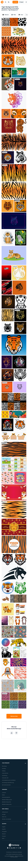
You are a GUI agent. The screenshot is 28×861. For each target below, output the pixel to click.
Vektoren (6, 14)
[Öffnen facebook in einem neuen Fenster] (7, 847)
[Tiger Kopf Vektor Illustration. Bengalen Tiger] (14, 344)
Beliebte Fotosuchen (6, 802)
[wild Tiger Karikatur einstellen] (21, 126)
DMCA (3, 795)
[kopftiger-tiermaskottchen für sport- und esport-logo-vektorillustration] (20, 206)
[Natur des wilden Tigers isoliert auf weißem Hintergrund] (19, 31)
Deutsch (4, 833)
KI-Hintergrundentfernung (8, 782)
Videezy (3, 770)
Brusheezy (4, 766)
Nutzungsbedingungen (9, 856)
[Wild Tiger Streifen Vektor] (14, 142)
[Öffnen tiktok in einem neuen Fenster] (16, 847)
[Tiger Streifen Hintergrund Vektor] (14, 45)
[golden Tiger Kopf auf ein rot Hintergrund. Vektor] (9, 126)
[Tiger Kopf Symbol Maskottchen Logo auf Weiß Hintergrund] (20, 560)
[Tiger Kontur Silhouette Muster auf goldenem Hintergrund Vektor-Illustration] (19, 272)
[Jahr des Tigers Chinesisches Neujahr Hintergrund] (14, 492)
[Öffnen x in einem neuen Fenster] (18, 847)
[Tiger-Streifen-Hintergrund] (14, 401)
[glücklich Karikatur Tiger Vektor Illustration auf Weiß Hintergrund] (8, 588)
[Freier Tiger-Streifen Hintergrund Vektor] (14, 544)
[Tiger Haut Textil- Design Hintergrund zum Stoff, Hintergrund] (8, 632)
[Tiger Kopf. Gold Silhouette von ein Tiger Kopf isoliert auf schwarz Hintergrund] (20, 315)
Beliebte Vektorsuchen (7, 799)
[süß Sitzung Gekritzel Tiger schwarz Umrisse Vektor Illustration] (20, 302)
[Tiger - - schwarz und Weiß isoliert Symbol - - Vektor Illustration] (20, 157)
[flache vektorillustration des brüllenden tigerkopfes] (8, 84)
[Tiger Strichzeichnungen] (20, 588)
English (3, 826)
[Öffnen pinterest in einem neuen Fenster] (14, 847)
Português (4, 831)
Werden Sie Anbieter (6, 819)
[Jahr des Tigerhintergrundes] (14, 527)
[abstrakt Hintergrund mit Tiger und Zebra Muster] (5, 620)
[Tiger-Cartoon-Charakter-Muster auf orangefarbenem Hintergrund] (6, 31)
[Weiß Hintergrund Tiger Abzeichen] (8, 560)
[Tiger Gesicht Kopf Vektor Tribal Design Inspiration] (8, 328)
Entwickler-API (5, 777)
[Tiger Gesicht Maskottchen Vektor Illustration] (8, 375)
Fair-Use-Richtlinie (14, 856)
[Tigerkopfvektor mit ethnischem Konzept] (20, 328)
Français (4, 836)
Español (4, 829)
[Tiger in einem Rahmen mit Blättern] (20, 237)
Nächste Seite (14, 716)
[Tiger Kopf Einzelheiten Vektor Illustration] (6, 113)
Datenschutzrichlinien (19, 856)
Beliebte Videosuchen (7, 804)
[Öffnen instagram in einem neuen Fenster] (9, 847)
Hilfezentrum (5, 812)
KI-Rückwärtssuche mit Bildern (9, 780)
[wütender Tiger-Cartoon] (18, 642)
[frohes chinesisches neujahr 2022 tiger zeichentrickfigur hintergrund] (20, 478)
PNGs (14, 14)
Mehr (3, 838)
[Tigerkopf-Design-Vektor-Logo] (8, 206)
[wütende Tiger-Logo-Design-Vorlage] (20, 84)
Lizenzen (4, 792)
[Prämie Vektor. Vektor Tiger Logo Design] (20, 375)
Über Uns (4, 816)
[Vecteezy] (2, 2)
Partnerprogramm (6, 797)
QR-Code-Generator (6, 784)
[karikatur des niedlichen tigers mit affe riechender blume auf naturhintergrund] (19, 652)
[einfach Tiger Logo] (7, 387)
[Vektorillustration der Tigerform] (7, 652)
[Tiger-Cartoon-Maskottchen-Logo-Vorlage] (8, 157)
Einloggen (21, 2)
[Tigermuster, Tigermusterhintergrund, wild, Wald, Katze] (20, 673)
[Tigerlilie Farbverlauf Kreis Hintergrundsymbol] (6, 642)
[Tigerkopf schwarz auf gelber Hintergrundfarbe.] (6, 73)
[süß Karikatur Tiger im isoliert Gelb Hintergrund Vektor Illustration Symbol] (8, 609)
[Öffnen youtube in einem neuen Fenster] (20, 847)
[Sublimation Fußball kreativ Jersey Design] (6, 272)
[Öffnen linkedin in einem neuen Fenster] (11, 847)
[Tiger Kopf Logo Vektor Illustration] (8, 302)
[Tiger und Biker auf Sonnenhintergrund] (7, 425)
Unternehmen (5, 773)
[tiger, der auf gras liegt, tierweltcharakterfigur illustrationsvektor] (14, 255)
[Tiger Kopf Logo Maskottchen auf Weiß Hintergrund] (14, 573)
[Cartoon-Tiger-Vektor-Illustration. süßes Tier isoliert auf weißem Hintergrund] (6, 662)
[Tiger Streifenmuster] (14, 190)
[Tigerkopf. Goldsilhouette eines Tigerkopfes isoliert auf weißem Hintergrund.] (20, 60)
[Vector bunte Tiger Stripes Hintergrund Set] (14, 701)
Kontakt (3, 814)
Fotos (22, 14)
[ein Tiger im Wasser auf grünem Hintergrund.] (19, 73)
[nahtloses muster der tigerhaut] (8, 315)
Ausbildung (4, 775)
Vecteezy (4, 768)
